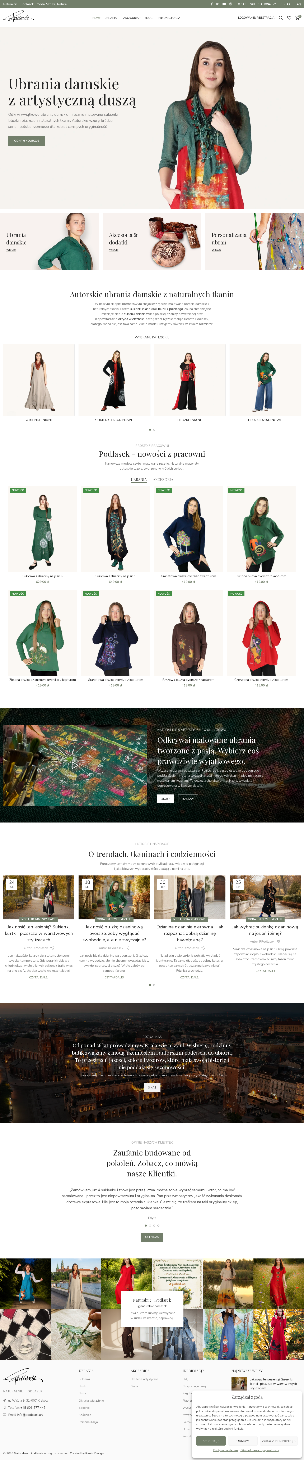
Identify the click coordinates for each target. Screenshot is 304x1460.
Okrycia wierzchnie (91, 1400)
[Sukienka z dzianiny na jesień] (42, 529)
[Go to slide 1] (150, 430)
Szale (134, 1386)
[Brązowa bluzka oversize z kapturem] (188, 633)
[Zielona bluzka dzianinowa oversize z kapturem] (42, 633)
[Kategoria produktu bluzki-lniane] (189, 384)
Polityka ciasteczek (225, 1450)
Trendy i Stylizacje (43, 919)
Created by (87, 1453)
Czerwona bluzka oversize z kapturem (261, 680)
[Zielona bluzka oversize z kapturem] (261, 529)
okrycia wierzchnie (131, 319)
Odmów (243, 1441)
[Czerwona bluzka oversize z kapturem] (261, 633)
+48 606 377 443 (33, 1408)
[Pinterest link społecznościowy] (231, 4)
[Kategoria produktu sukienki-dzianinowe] (114, 384)
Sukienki (84, 1379)
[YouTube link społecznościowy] (224, 4)
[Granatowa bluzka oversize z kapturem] (188, 529)
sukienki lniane (140, 309)
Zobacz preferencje (278, 1441)
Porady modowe (194, 919)
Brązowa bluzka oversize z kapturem (188, 680)
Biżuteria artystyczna (144, 1379)
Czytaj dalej (38, 977)
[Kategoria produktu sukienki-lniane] (38, 384)
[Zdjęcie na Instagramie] (25, 1283)
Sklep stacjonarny (194, 1386)
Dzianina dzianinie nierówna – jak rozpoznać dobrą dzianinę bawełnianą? (189, 933)
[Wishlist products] (289, 18)
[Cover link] (49, 241)
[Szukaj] (281, 18)
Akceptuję (211, 1441)
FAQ (185, 1379)
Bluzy (82, 1393)
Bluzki (82, 1386)
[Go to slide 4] (158, 1226)
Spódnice (85, 1415)
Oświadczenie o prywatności (259, 1450)
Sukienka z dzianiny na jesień (43, 576)
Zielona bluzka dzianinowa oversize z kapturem (42, 680)
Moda (25, 919)
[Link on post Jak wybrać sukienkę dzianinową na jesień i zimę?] (265, 897)
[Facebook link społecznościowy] (211, 4)
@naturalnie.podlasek (152, 1306)
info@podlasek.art (30, 1415)
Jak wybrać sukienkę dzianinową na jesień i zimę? (265, 930)
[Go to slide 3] (154, 1226)
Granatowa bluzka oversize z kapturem (188, 576)
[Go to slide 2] (154, 430)
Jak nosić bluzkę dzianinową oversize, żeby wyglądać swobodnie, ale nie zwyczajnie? (114, 933)
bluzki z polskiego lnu (173, 309)
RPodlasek (40, 948)
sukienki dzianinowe (138, 314)
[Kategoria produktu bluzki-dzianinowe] (265, 384)
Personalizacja (88, 1422)
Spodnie (84, 1408)
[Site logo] (18, 17)
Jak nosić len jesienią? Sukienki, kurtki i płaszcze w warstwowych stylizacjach (39, 933)
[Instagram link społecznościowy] (217, 4)
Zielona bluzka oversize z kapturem (261, 576)
